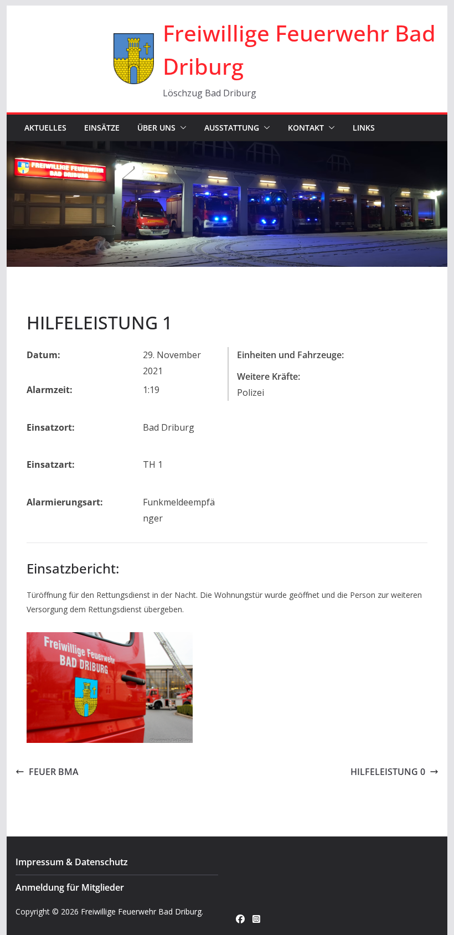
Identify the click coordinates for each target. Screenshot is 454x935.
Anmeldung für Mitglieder (70, 887)
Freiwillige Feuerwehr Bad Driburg (141, 911)
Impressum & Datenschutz (72, 862)
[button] (181, 128)
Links (364, 127)
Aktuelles (45, 127)
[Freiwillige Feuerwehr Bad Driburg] (227, 149)
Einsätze (102, 127)
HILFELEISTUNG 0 (387, 772)
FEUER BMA (54, 772)
